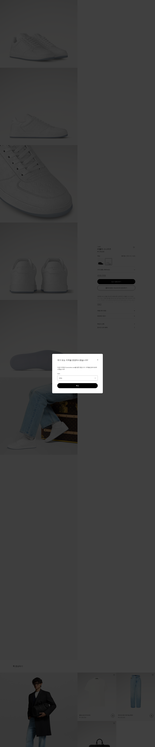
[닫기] (97, 360)
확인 (77, 386)
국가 (58, 374)
